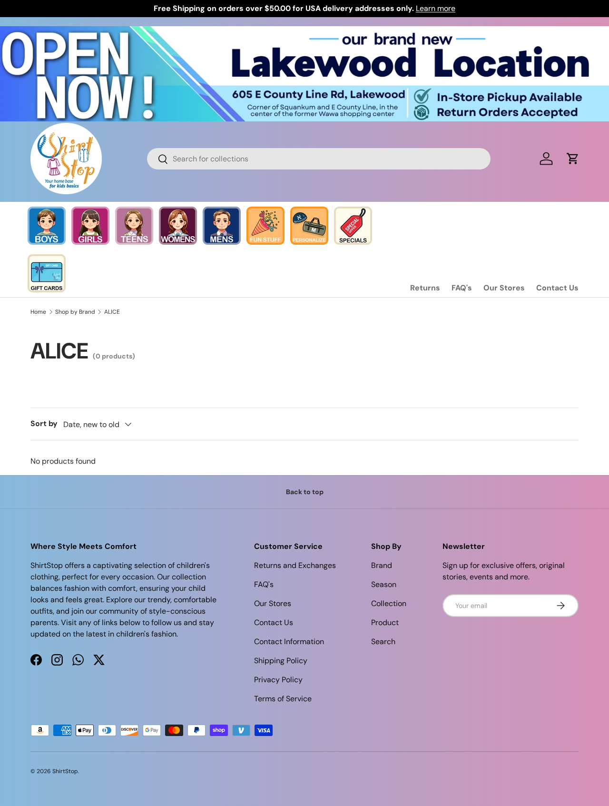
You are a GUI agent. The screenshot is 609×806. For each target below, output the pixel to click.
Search (383, 642)
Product (385, 622)
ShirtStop (65, 771)
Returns (425, 288)
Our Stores (504, 288)
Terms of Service (283, 699)
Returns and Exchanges (295, 565)
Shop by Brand (75, 312)
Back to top (305, 492)
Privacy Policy (278, 680)
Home (38, 312)
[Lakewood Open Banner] (304, 32)
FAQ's (462, 288)
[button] (572, 158)
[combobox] (319, 158)
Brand (381, 565)
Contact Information (289, 642)
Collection (388, 603)
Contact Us (557, 288)
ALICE (112, 312)
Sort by (44, 423)
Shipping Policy (280, 661)
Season (383, 584)
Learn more (435, 8)
